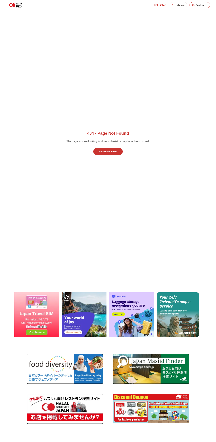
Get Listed (160, 5)
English (200, 5)
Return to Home (108, 151)
